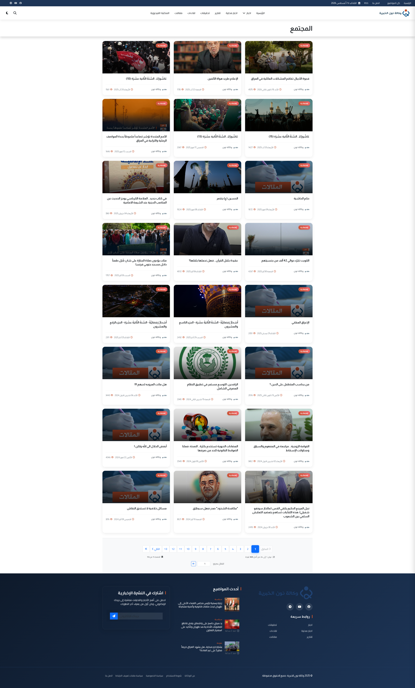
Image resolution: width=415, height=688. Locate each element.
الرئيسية (407, 3)
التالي (157, 548)
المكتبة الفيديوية (159, 13)
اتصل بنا (376, 3)
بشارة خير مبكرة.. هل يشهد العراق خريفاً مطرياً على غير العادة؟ (201, 648)
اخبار (248, 13)
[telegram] (290, 607)
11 (180, 548)
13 (165, 548)
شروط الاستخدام (174, 675)
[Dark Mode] (7, 13)
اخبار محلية (231, 13)
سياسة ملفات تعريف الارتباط (129, 675)
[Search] (15, 13)
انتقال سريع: (218, 563)
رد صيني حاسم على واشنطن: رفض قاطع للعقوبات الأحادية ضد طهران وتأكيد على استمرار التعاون (201, 627)
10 (188, 548)
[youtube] (299, 607)
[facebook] (309, 607)
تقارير (218, 13)
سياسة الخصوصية (154, 675)
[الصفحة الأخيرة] (146, 549)
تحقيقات (205, 13)
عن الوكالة (190, 675)
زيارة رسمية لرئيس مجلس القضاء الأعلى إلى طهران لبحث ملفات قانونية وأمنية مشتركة (200, 604)
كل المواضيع (393, 3)
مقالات (178, 13)
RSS (366, 3)
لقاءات (191, 13)
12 (173, 548)
